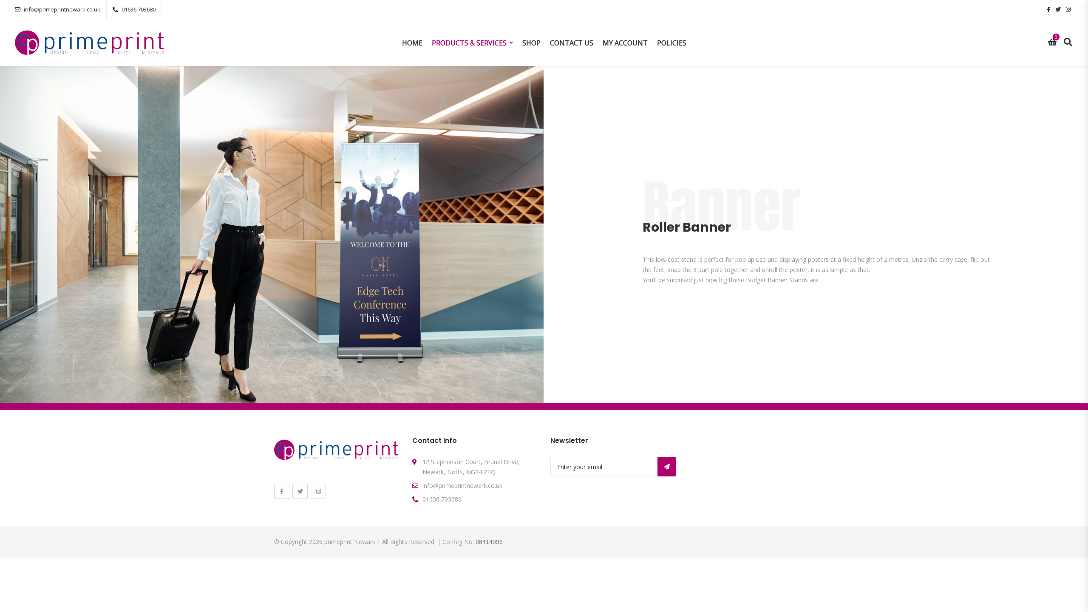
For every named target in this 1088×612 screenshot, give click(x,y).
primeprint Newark (349, 542)
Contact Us (571, 43)
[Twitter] (300, 491)
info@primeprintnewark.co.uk (62, 9)
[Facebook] (281, 491)
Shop (531, 43)
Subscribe (666, 466)
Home (412, 43)
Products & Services (469, 43)
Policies (671, 43)
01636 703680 (139, 9)
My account (625, 43)
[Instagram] (318, 491)
